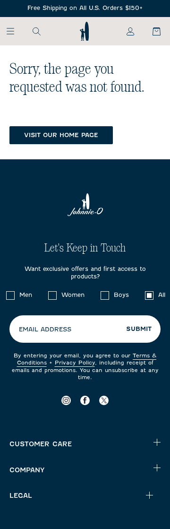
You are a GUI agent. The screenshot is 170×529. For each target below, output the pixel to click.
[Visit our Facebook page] (85, 400)
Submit (139, 329)
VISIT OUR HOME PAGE (61, 135)
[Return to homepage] (84, 31)
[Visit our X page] (104, 400)
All (161, 294)
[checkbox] (10, 295)
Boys (121, 294)
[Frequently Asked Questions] (85, 8)
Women (73, 294)
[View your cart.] (151, 31)
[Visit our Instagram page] (66, 400)
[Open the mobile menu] (15, 31)
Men (25, 294)
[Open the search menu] (36, 31)
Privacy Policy (75, 362)
